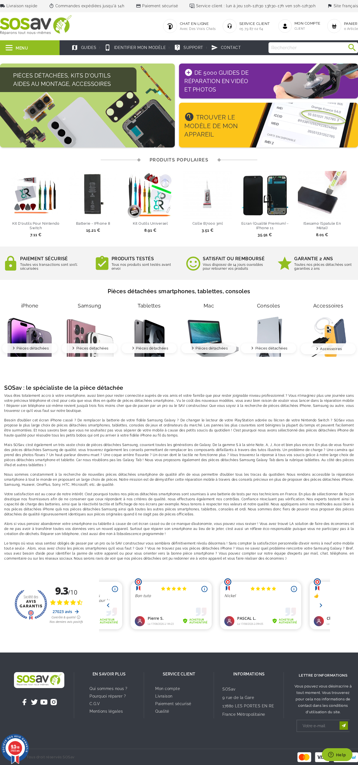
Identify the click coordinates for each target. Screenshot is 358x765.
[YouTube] (44, 702)
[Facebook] (24, 702)
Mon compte (167, 688)
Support (188, 47)
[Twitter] (34, 702)
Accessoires (331, 349)
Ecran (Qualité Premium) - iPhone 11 (265, 225)
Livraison (164, 696)
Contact (226, 47)
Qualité (162, 711)
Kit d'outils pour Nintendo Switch (35, 225)
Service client (179, 674)
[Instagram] (54, 702)
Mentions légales (106, 711)
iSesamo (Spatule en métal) (322, 225)
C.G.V (95, 703)
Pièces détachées (33, 348)
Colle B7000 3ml (207, 223)
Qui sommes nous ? (109, 688)
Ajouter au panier (25, 212)
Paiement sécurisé (173, 703)
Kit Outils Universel (150, 223)
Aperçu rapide (46, 212)
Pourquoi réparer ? (108, 696)
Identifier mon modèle (135, 47)
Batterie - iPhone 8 (93, 223)
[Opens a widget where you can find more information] (337, 755)
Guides (83, 47)
